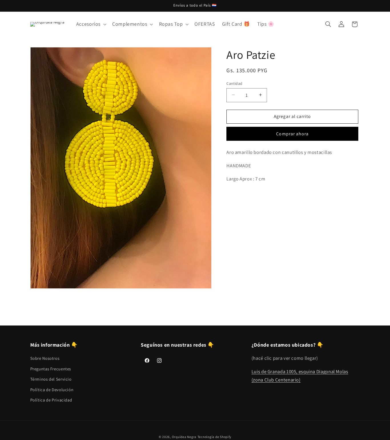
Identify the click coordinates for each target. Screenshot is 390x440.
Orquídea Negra (184, 437)
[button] (90, 24)
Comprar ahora (292, 133)
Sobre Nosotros (45, 358)
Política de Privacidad (51, 400)
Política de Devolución (52, 389)
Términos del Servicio (51, 379)
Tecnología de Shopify (214, 437)
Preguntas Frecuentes (50, 368)
